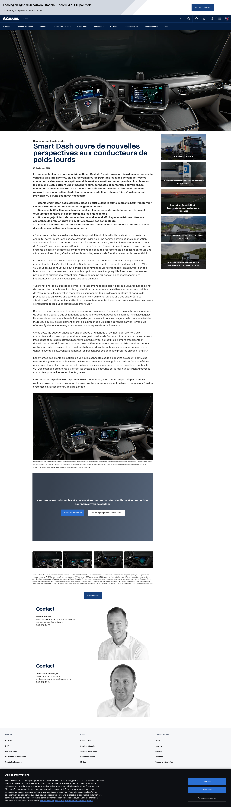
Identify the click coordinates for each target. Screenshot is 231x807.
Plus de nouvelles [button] (93, 596)
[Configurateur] (212, 18)
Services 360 (85, 741)
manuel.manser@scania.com (49, 622)
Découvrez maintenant (202, 7)
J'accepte (207, 781)
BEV (7, 746)
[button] (219, 18)
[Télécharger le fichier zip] (152, 547)
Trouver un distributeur (164, 762)
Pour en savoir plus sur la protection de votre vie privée (66, 801)
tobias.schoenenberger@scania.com (53, 679)
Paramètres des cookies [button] (73, 513)
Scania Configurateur (13, 762)
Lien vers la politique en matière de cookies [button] (106, 513)
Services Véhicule (87, 746)
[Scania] (11, 18)
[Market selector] (204, 18)
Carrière (158, 746)
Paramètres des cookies (207, 798)
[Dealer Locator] (196, 18)
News (157, 741)
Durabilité (159, 757)
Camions (8, 741)
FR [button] (181, 19)
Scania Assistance (87, 757)
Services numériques (88, 751)
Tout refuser (206, 790)
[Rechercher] (188, 18)
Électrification (11, 751)
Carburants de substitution (15, 757)
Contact (158, 751)
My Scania (84, 762)
